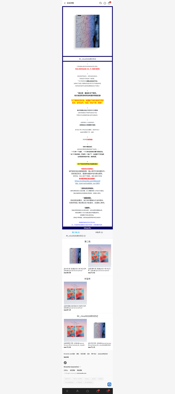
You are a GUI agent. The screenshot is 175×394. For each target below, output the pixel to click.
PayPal (100, 379)
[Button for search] (100, 3)
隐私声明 (66, 357)
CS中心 (66, 370)
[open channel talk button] (109, 384)
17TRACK (79, 382)
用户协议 (93, 354)
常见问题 (83, 354)
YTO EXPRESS (69, 382)
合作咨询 (72, 370)
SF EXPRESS (88, 382)
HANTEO (67, 379)
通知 (77, 354)
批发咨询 (79, 370)
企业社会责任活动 (103, 354)
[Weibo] (65, 362)
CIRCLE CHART (77, 379)
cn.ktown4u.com (81, 373)
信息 (88, 354)
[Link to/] (105, 3)
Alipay (87, 379)
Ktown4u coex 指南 (69, 354)
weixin (94, 379)
